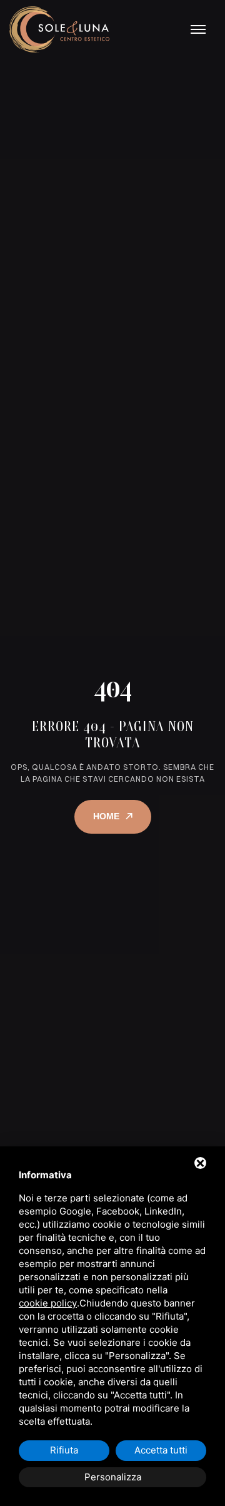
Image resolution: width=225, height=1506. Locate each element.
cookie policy (48, 1303)
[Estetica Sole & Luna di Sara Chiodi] (59, 29)
